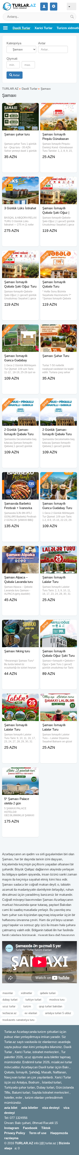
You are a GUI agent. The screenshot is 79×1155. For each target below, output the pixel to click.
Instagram (11, 1128)
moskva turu (56, 999)
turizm (27, 1006)
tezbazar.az (10, 1013)
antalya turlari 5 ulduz (58, 1013)
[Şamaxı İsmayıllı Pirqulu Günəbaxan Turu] (58, 108)
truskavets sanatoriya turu (18, 1019)
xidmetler (26, 993)
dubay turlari (10, 999)
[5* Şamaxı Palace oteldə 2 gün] (20, 772)
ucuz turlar (9, 1006)
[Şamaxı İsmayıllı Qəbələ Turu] (58, 256)
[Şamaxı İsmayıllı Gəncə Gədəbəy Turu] (58, 477)
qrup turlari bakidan (50, 1006)
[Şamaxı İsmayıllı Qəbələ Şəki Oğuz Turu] (20, 256)
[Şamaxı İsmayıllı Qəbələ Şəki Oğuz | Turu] (58, 182)
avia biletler (29, 1107)
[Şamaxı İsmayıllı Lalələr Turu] (58, 551)
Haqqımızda (59, 1133)
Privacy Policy (14, 1133)
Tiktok (45, 1128)
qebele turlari (48, 993)
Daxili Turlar (29, 88)
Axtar (16, 75)
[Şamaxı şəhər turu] (20, 108)
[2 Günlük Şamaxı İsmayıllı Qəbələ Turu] (20, 403)
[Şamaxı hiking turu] (20, 625)
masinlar (8, 993)
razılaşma (11, 1138)
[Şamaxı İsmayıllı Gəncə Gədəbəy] (20, 329)
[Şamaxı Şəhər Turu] (58, 329)
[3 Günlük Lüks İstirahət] (20, 182)
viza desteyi (50, 1107)
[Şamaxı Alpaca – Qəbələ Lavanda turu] (20, 551)
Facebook (30, 1128)
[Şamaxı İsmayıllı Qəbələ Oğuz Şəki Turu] (58, 625)
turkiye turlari (33, 999)
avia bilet (10, 1107)
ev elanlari (31, 1013)
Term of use (37, 1133)
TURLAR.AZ (10, 88)
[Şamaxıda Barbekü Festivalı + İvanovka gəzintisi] (20, 477)
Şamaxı (46, 88)
